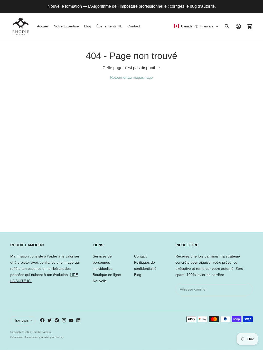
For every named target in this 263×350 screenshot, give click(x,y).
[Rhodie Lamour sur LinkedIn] (78, 320)
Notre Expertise (66, 26)
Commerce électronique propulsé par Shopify (37, 337)
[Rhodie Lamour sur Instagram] (64, 320)
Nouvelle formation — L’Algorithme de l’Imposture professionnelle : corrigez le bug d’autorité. (132, 6)
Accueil (43, 26)
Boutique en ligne (107, 275)
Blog (87, 26)
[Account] (238, 26)
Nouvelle (100, 281)
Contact (133, 26)
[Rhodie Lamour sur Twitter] (49, 320)
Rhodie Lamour (42, 332)
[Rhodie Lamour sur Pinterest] (56, 320)
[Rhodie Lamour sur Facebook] (42, 320)
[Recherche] (227, 26)
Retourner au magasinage (131, 77)
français (22, 320)
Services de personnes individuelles (102, 262)
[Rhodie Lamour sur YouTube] (71, 320)
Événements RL (109, 26)
